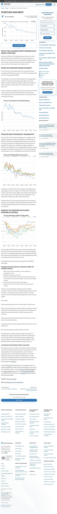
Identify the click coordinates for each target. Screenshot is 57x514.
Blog (7, 8)
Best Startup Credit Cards (34, 426)
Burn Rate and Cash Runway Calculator (20, 478)
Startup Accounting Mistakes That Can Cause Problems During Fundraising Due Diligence (47, 145)
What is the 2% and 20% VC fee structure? (47, 54)
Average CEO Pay (43, 112)
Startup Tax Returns (44, 115)
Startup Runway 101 (6, 431)
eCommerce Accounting (45, 47)
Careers (3, 468)
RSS (41, 77)
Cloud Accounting (19, 426)
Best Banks (32, 429)
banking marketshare (29, 371)
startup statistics (7, 371)
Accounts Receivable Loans (46, 50)
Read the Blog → (48, 1)
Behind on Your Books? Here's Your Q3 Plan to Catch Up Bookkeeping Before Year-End (46, 126)
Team (2, 463)
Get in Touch (19, 400)
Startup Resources (19, 446)
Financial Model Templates (5, 423)
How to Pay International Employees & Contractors (35, 464)
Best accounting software (45, 102)
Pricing (2, 466)
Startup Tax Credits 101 (6, 416)
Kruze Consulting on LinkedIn (48, 450)
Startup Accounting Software (34, 422)
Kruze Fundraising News (7, 473)
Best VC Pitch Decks (44, 118)
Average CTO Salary (6, 429)
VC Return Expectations (49, 429)
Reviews (3, 476)
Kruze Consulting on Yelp (50, 457)
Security (3, 481)
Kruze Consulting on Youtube (48, 446)
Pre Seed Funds (47, 421)
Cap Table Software (34, 416)
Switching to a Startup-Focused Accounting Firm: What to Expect (46, 154)
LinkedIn (23, 373)
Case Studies (18, 451)
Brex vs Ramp (33, 419)
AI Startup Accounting (49, 469)
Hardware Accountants (49, 474)
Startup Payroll (33, 453)
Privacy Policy (4, 483)
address (14, 361)
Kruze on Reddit (44, 73)
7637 (6, 453)
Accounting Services (8, 382)
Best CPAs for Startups (20, 424)
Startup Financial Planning (19, 432)
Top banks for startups (44, 105)
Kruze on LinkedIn (45, 71)
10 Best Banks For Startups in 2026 (34, 450)
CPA (10, 365)
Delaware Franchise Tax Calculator (21, 474)
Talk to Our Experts (19, 45)
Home (2, 8)
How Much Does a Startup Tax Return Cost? (21, 471)
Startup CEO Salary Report (27, 369)
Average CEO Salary (6, 426)
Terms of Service (5, 486)
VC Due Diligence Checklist (48, 435)
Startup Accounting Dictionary (20, 459)
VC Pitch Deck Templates (47, 414)
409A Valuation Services (49, 431)
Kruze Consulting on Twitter (48, 454)
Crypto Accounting (19, 419)
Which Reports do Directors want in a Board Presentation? (28, 389)
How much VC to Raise (49, 426)
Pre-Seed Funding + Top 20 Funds (47, 45)
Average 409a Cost (5, 414)
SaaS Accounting (19, 416)
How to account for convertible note (47, 108)
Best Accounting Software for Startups (35, 457)
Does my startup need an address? (9, 389)
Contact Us (3, 478)
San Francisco (33, 474)
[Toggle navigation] (54, 4)
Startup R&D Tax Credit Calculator (21, 467)
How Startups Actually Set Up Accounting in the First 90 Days (46, 135)
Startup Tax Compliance (35, 460)
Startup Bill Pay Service (35, 468)
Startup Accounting (11, 379)
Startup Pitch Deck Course (48, 418)
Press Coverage (5, 471)
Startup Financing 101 (49, 424)
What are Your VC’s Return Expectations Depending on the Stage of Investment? (47, 64)
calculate (47, 37)
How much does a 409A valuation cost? (47, 58)
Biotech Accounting (20, 421)
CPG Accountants (48, 476)
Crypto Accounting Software (34, 432)
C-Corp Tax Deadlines (20, 456)
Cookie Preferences (4, 502)
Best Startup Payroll (34, 414)
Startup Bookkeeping (20, 414)
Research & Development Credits (7, 419)
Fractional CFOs (19, 429)
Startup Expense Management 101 (34, 446)
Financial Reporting (18, 382)
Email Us (43, 75)
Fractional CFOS (43, 68)
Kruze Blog (18, 453)
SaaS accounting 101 (44, 99)
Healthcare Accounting (49, 481)
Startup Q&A (18, 448)
